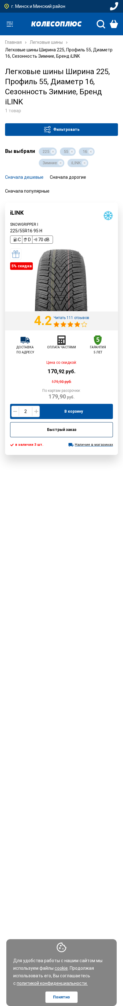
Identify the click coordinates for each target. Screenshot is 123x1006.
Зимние (50, 162)
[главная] (56, 23)
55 (66, 151)
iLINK (76, 162)
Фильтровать (66, 129)
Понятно (61, 997)
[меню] (10, 24)
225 (46, 151)
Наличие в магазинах (94, 445)
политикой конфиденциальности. (52, 983)
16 (85, 151)
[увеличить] (36, 411)
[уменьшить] (15, 411)
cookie (61, 968)
